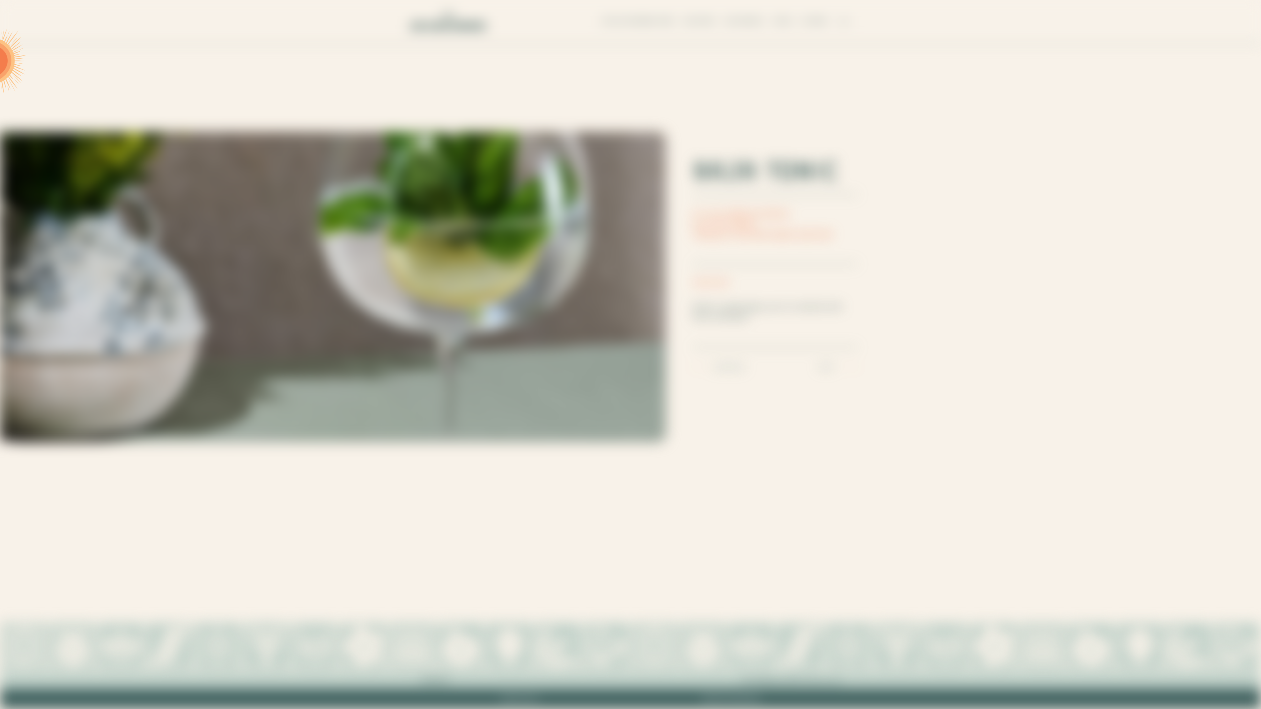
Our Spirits (699, 21)
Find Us (783, 21)
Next (826, 366)
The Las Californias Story (638, 21)
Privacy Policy (520, 699)
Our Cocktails (744, 21)
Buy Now (814, 21)
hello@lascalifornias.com (791, 680)
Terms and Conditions (731, 699)
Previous (730, 366)
